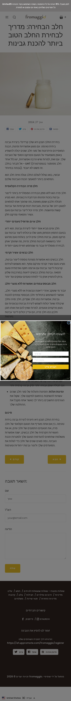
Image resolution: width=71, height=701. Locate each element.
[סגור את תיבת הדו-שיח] (68, 322)
